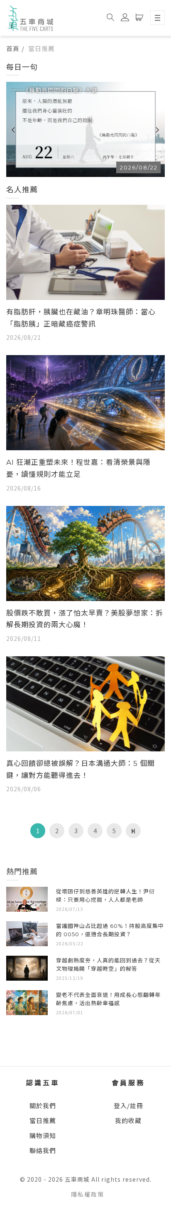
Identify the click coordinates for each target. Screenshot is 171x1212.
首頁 (13, 48)
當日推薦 (42, 1120)
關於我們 (42, 1105)
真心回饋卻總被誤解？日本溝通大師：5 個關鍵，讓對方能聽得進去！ (80, 769)
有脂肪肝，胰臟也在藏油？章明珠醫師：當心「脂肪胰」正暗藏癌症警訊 (81, 318)
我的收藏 (128, 1120)
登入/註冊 (128, 1105)
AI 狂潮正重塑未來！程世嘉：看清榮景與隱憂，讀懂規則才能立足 (78, 468)
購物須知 (42, 1135)
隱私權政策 (87, 1194)
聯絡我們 (42, 1150)
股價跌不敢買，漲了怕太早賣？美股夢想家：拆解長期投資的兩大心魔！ (84, 619)
